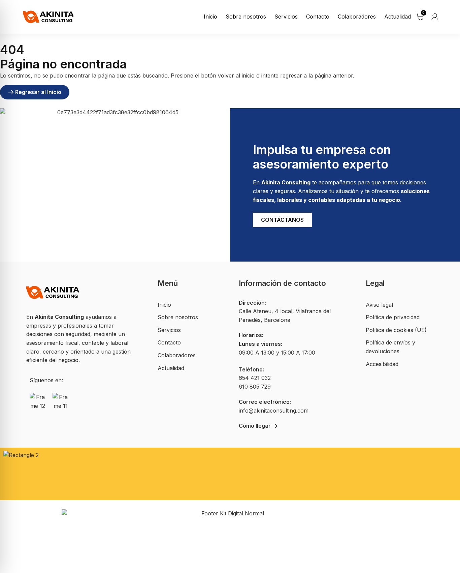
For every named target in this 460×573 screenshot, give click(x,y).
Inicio (210, 16)
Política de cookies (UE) (396, 330)
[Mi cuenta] (435, 16)
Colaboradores (357, 16)
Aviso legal (379, 304)
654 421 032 (255, 377)
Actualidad (397, 16)
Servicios (286, 16)
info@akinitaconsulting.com (273, 410)
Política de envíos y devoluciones (390, 347)
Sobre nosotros (246, 16)
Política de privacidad (393, 317)
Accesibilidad (382, 364)
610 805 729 (255, 386)
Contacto (317, 16)
